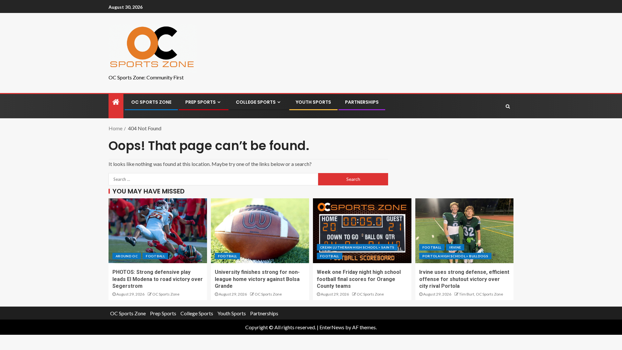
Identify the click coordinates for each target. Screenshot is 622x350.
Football (155, 256)
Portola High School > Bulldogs (455, 256)
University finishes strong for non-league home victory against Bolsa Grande (257, 279)
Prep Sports (200, 102)
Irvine (455, 247)
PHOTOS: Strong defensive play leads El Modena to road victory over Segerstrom (157, 279)
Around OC (127, 256)
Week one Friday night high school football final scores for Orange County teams (359, 279)
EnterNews (331, 327)
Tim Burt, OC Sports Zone (481, 294)
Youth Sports (313, 102)
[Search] (508, 106)
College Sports (256, 102)
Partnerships (362, 102)
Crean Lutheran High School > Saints (357, 247)
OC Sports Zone (151, 102)
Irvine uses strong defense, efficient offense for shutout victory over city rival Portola (464, 279)
